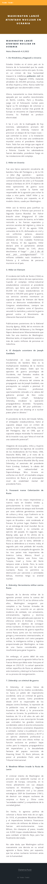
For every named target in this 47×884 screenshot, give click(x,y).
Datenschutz (25, 869)
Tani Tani (7, 3)
